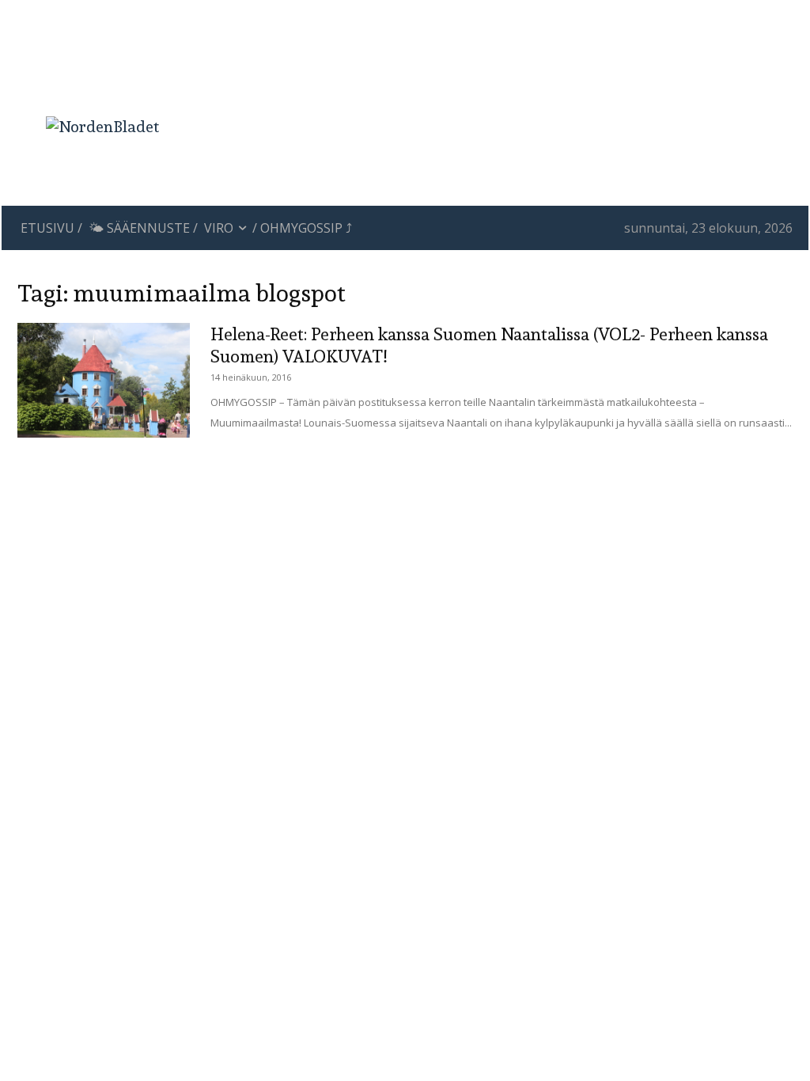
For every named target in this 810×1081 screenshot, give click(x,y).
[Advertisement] (499, 67)
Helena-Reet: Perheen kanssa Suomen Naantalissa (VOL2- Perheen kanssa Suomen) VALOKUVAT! (489, 345)
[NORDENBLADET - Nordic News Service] (102, 126)
